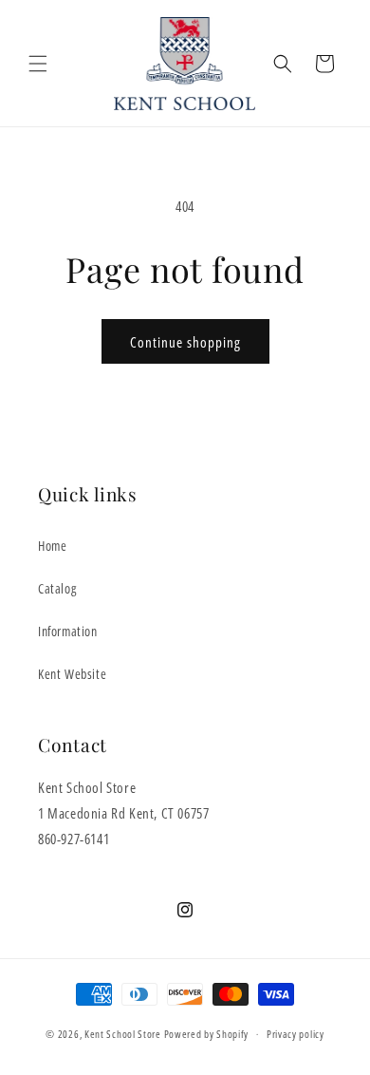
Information (68, 631)
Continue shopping (185, 341)
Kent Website (72, 674)
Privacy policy (295, 1034)
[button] (38, 64)
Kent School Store (122, 1034)
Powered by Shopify (207, 1034)
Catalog (57, 588)
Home (52, 546)
